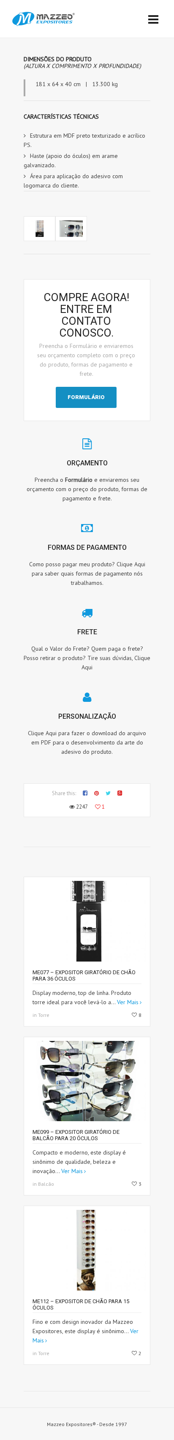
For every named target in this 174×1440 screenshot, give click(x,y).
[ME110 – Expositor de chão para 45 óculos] (39, 228)
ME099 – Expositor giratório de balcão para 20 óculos (76, 1135)
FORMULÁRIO (86, 397)
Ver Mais (128, 1002)
